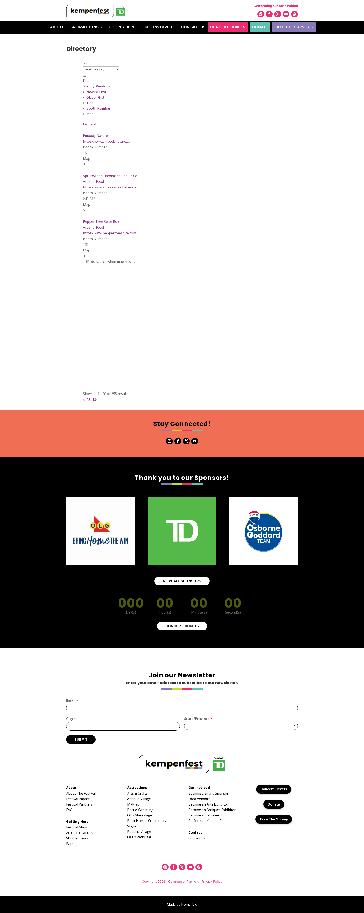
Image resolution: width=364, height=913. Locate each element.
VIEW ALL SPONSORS (182, 581)
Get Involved (158, 27)
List (86, 124)
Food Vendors (199, 798)
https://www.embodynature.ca (106, 141)
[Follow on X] (277, 14)
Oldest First (95, 97)
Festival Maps (77, 827)
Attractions (85, 27)
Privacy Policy (211, 881)
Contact (195, 832)
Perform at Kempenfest (207, 820)
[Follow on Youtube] (286, 14)
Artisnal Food (93, 181)
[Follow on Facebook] (269, 14)
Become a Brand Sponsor (208, 793)
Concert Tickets (227, 27)
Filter (87, 80)
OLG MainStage (139, 815)
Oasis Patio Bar (139, 837)
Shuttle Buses (77, 838)
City (71, 719)
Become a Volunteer (204, 815)
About (57, 27)
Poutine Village (139, 831)
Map (90, 113)
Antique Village (139, 798)
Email (72, 700)
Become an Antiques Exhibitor (212, 809)
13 (94, 399)
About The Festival (81, 793)
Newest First (96, 92)
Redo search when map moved (111, 261)
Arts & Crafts (137, 793)
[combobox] (241, 726)
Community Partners (183, 881)
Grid (93, 124)
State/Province (198, 719)
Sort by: (96, 86)
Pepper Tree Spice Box (101, 221)
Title (90, 103)
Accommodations (79, 832)
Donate (260, 27)
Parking (72, 843)
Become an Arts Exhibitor (208, 804)
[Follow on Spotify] (294, 14)
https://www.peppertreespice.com (109, 233)
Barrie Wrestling (140, 809)
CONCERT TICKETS (182, 626)
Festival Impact (78, 798)
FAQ (69, 809)
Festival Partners (79, 804)
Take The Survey (292, 27)
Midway (133, 804)
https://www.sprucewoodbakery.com (111, 187)
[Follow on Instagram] (260, 14)
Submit (81, 739)
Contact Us (193, 27)
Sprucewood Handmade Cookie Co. (110, 175)
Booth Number (98, 108)
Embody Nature (95, 135)
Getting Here (121, 27)
